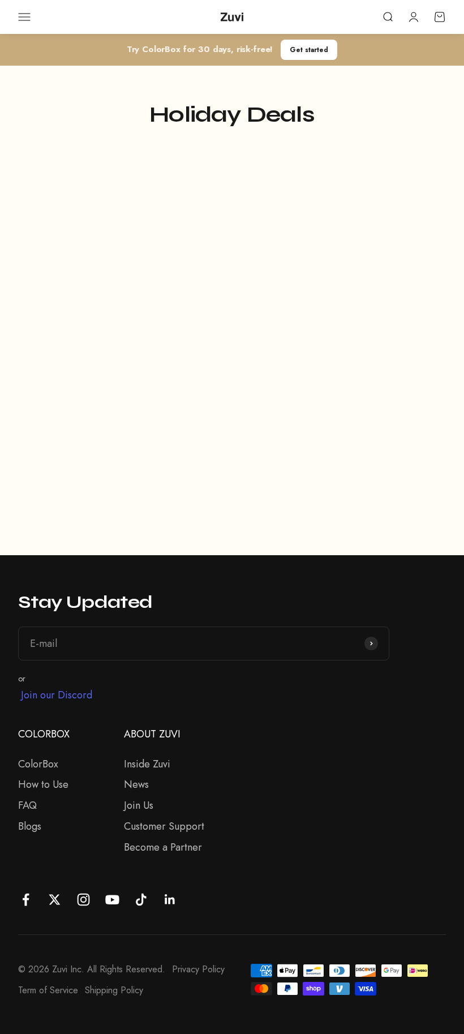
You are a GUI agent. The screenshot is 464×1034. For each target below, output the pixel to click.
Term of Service (48, 990)
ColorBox (38, 764)
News (136, 784)
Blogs (29, 826)
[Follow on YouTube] (112, 899)
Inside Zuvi (147, 764)
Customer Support (164, 826)
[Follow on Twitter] (54, 899)
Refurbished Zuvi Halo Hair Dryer (329, 429)
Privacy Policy (198, 969)
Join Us (138, 805)
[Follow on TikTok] (141, 899)
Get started (309, 49)
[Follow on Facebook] (25, 899)
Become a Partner (163, 847)
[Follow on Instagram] (83, 899)
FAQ (27, 805)
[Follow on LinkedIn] (170, 899)
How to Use (43, 784)
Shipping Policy (114, 990)
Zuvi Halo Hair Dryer (77, 429)
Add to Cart (82, 491)
